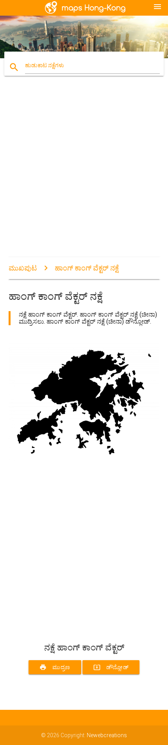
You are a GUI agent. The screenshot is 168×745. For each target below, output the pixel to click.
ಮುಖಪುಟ (23, 268)
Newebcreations (107, 735)
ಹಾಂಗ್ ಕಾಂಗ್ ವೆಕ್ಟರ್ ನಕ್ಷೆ (87, 268)
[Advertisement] (84, 173)
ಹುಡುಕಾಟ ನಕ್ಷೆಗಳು (44, 65)
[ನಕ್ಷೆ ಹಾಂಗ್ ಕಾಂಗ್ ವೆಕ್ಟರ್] (84, 461)
